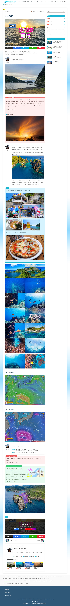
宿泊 (34, 1)
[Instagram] (65, 1)
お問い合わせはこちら (7, 580)
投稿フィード (7, 592)
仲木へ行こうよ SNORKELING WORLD (33, 603)
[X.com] (62, 1)
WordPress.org (8, 595)
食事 (31, 1)
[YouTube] (64, 1)
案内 (37, 1)
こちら (12, 481)
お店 (45, 1)
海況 (28, 1)
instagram (14, 450)
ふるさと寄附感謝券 (10, 469)
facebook (14, 449)
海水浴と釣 (24, 1)
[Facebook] (60, 1)
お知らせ (41, 1)
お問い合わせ (50, 1)
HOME (5, 4)
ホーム (19, 1)
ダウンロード (56, 1)
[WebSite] (15, 556)
